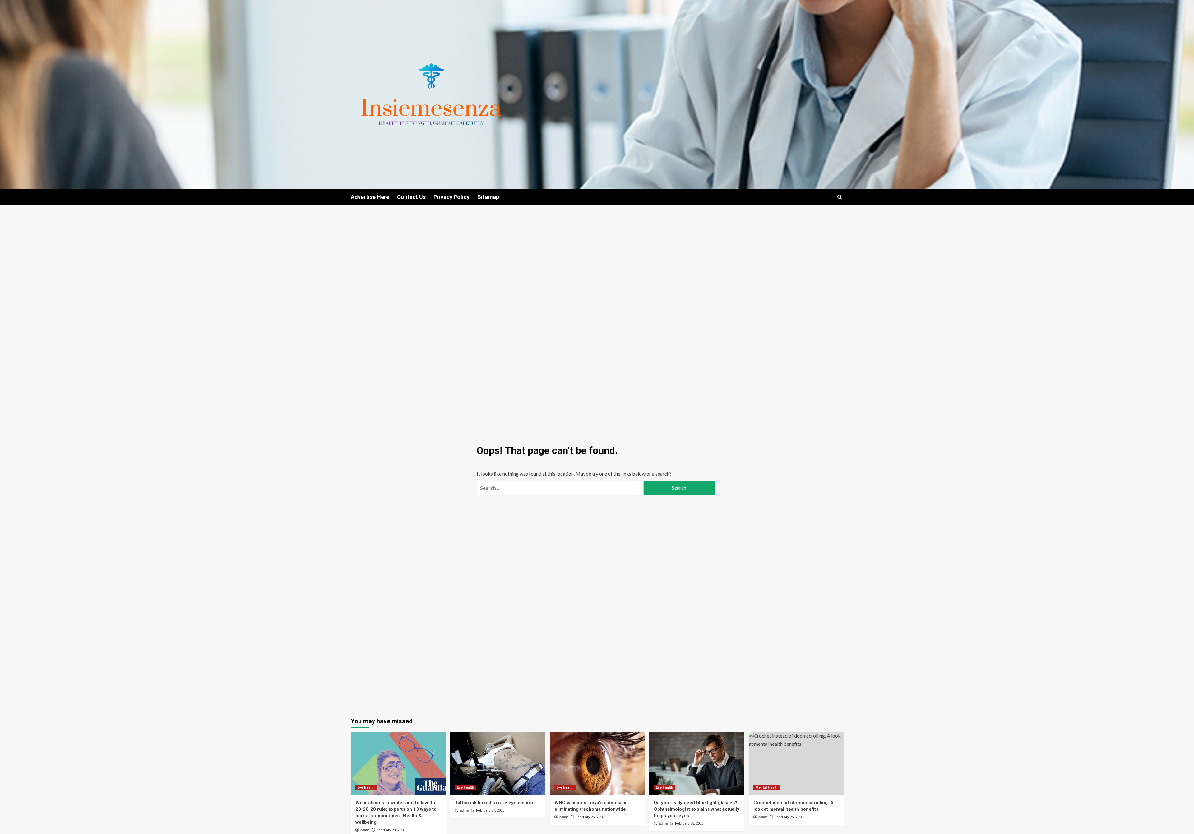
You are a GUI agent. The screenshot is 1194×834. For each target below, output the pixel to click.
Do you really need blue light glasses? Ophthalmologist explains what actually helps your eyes (696, 809)
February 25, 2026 (689, 824)
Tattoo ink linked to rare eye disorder (495, 802)
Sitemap (488, 197)
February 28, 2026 (391, 830)
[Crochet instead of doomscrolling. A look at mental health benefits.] (796, 763)
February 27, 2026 (490, 811)
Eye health (366, 788)
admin (364, 830)
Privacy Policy (451, 197)
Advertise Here (370, 197)
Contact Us (411, 197)
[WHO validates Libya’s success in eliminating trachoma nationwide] (597, 763)
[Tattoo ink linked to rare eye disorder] (497, 763)
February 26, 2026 (590, 817)
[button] (840, 196)
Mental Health (767, 788)
